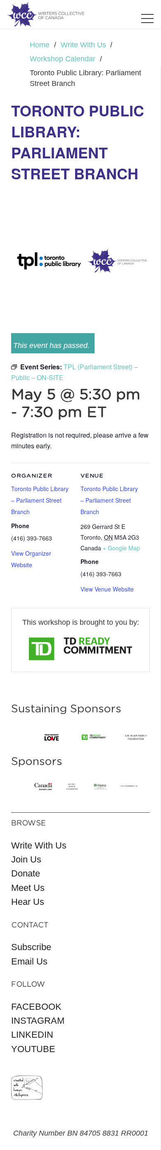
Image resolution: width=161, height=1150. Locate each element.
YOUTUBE (33, 1049)
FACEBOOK (36, 1007)
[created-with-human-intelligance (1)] (27, 1088)
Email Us (29, 961)
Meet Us (28, 888)
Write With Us (38, 845)
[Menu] (147, 18)
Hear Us (27, 902)
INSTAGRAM (37, 1021)
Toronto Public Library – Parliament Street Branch (109, 500)
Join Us (26, 859)
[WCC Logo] (45, 14)
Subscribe (31, 947)
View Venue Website (107, 589)
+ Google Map (121, 548)
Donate (25, 873)
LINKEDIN (32, 1034)
